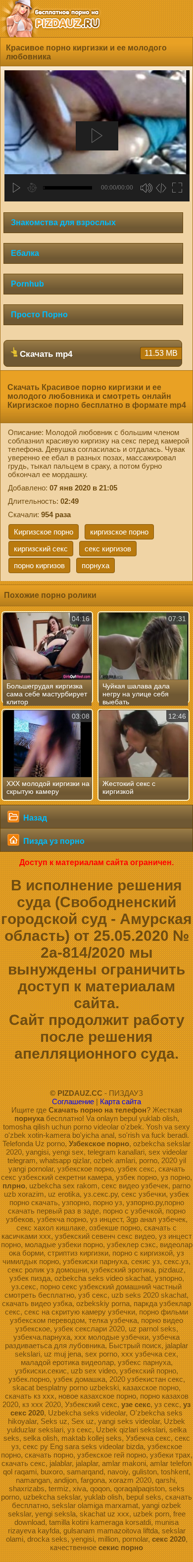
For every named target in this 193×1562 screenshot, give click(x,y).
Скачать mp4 (97, 354)
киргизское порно (119, 532)
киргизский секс (41, 548)
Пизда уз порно (53, 841)
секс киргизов (108, 548)
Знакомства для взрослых (63, 222)
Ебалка (25, 253)
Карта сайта (120, 1101)
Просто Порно (39, 314)
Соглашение (73, 1101)
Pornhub (27, 284)
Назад (34, 818)
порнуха (95, 565)
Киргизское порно (43, 532)
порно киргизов (39, 565)
